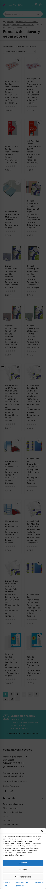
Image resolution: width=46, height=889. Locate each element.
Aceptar (23, 863)
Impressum (39, 882)
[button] (42, 831)
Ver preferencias (23, 877)
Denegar (23, 870)
